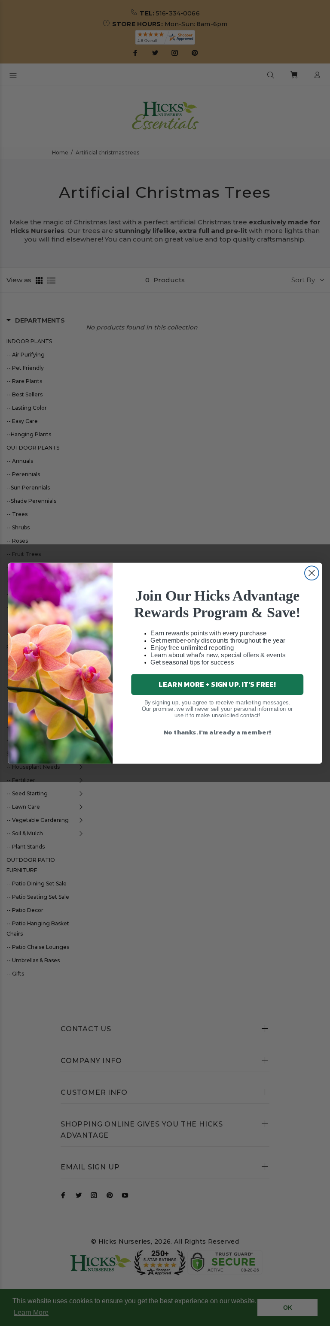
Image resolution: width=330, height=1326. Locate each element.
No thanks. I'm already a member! (217, 731)
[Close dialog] (312, 573)
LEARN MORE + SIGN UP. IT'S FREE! (217, 684)
